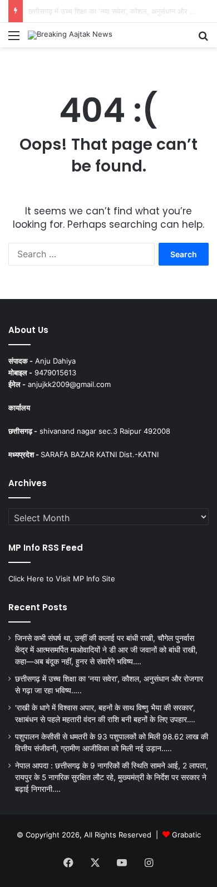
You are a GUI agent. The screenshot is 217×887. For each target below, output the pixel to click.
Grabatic (186, 834)
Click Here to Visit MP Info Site (61, 578)
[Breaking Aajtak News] (70, 35)
